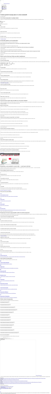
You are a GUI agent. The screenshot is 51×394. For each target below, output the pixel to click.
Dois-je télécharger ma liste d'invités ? (4, 302)
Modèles (3, 8)
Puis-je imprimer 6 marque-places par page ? (5, 317)
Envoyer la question (3, 339)
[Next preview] (2, 22)
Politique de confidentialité (3, 388)
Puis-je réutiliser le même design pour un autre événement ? (7, 312)
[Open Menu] (1, 10)
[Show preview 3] (1, 23)
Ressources (4, 9)
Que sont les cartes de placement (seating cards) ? (6, 327)
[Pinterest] (25, 391)
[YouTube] (25, 390)
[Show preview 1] (0, 23)
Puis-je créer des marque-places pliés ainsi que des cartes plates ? (7, 307)
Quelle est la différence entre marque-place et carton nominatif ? (7, 322)
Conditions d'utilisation (8, 388)
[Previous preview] (1, 22)
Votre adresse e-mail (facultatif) (3, 338)
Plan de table (4, 7)
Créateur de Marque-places (5, 387)
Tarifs (5, 8)
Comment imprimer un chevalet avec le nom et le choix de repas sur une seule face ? (9, 332)
